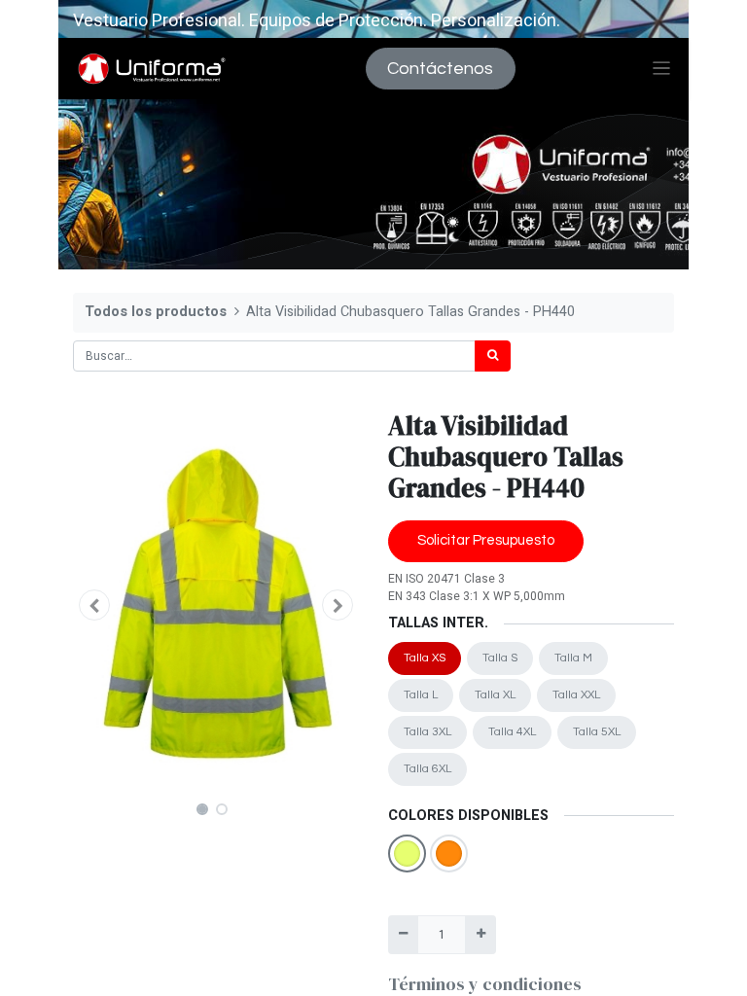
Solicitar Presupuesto (485, 540)
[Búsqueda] (493, 356)
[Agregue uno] (480, 934)
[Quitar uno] (403, 934)
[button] (94, 605)
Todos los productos (156, 312)
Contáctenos (440, 68)
